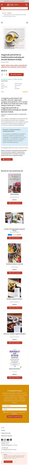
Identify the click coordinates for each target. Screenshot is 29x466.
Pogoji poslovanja (5, 433)
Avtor (2, 83)
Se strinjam (8, 461)
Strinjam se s (14, 413)
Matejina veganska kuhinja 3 (14, 299)
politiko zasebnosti (12, 458)
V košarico (8, 159)
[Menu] (2, 5)
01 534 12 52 (5, 448)
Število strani (4, 87)
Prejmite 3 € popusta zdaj (14, 416)
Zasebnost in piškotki (6, 436)
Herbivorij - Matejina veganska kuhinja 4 (14, 334)
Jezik (2, 88)
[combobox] (14, 8)
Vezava (3, 85)
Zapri (15, 461)
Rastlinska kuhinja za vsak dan (14, 264)
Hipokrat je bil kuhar (14, 369)
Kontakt (3, 430)
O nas (2, 428)
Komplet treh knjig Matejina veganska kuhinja (14, 229)
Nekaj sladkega (14, 194)
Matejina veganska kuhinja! (21, 148)
